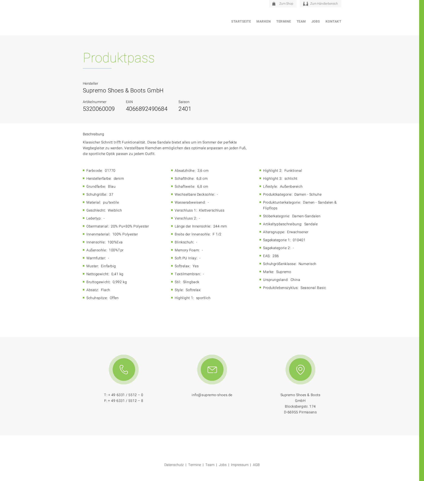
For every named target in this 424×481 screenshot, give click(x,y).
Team (301, 21)
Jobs (315, 21)
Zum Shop (286, 3)
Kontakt (333, 21)
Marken (263, 21)
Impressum (239, 465)
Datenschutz (174, 465)
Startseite (241, 21)
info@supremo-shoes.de (212, 395)
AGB (256, 465)
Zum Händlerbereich (324, 3)
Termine (283, 21)
